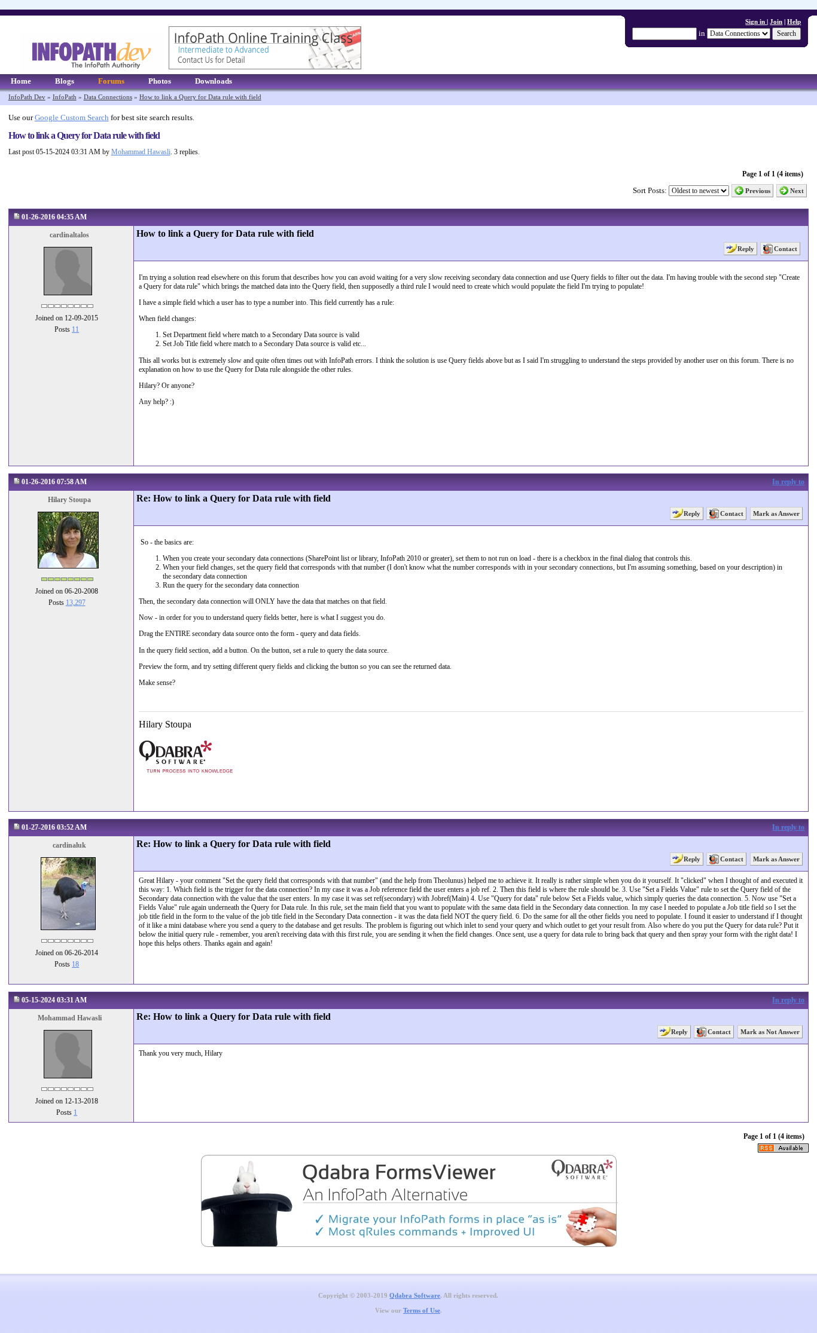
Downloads (213, 81)
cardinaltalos (69, 235)
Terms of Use (421, 1310)
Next (797, 190)
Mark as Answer (776, 513)
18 (75, 964)
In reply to (788, 482)
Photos (159, 81)
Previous (757, 190)
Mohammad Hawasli (140, 152)
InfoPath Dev (26, 96)
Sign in (756, 21)
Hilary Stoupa (69, 500)
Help (794, 21)
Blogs (64, 81)
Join (776, 21)
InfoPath (65, 96)
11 (75, 329)
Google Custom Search (72, 117)
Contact (785, 248)
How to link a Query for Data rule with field (200, 96)
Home (21, 81)
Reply (745, 248)
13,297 (76, 602)
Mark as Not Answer (770, 1031)
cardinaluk (69, 845)
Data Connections (108, 96)
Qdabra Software (414, 1295)
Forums (111, 81)
